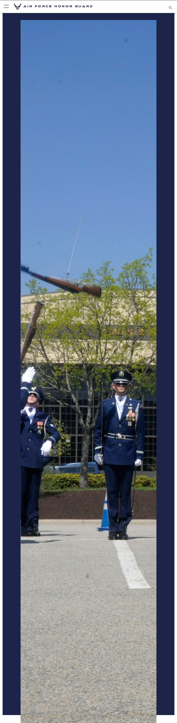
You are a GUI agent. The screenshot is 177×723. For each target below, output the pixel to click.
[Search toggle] (171, 6)
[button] (5, 6)
